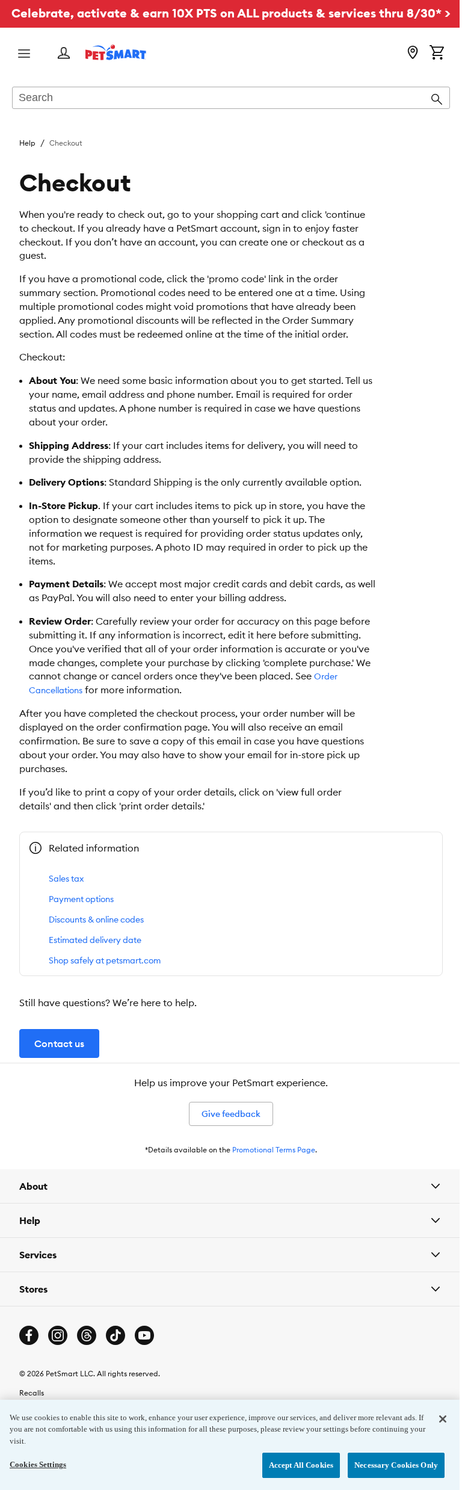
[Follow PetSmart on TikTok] (115, 1353)
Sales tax (66, 878)
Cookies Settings (38, 1464)
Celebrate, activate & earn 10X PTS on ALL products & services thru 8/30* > (231, 12)
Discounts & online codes (96, 919)
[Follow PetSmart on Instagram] (57, 1353)
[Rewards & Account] (63, 53)
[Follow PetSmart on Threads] (86, 1353)
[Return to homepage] (115, 52)
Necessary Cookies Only (387, 1465)
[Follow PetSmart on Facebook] (28, 1353)
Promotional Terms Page (273, 1149)
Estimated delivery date (95, 940)
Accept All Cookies (292, 1465)
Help (27, 142)
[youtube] (144, 1353)
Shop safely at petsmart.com (105, 960)
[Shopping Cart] (437, 53)
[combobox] (231, 99)
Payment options (81, 899)
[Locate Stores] (412, 53)
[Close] (433, 1419)
